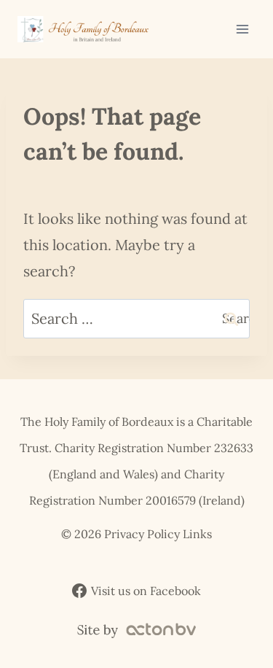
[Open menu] (242, 29)
